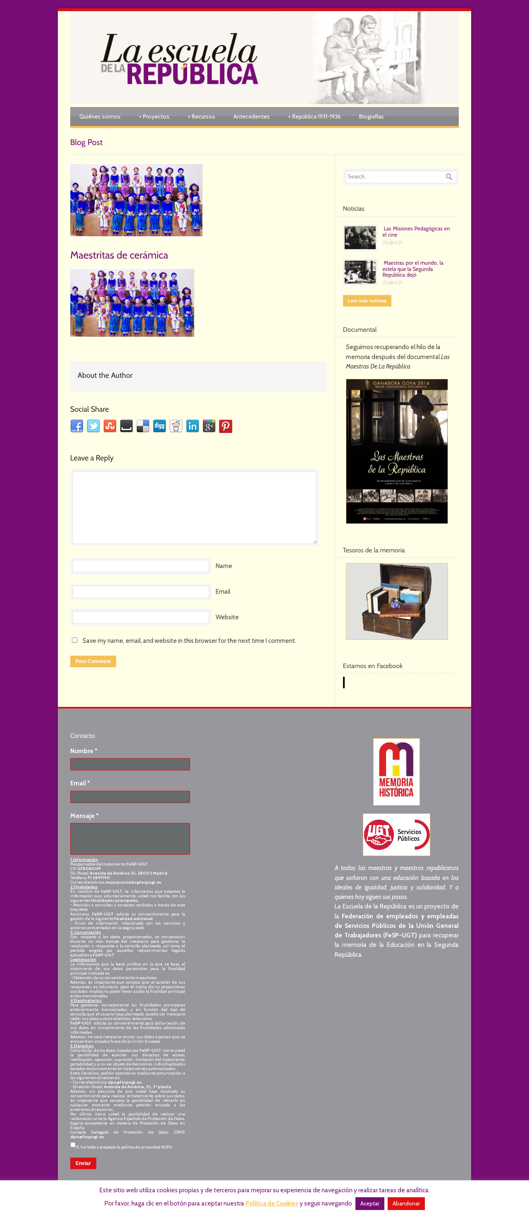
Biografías (371, 116)
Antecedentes (252, 116)
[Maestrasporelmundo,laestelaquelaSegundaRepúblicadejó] (414, 268)
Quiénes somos (100, 116)
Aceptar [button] (369, 1203)
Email (223, 591)
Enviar (83, 1163)
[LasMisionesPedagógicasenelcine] (417, 231)
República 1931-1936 (314, 116)
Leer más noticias (367, 300)
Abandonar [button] (406, 1203)
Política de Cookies (271, 1203)
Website (227, 617)
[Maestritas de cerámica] (198, 200)
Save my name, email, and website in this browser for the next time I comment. (189, 640)
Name (224, 566)
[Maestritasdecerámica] (119, 254)
